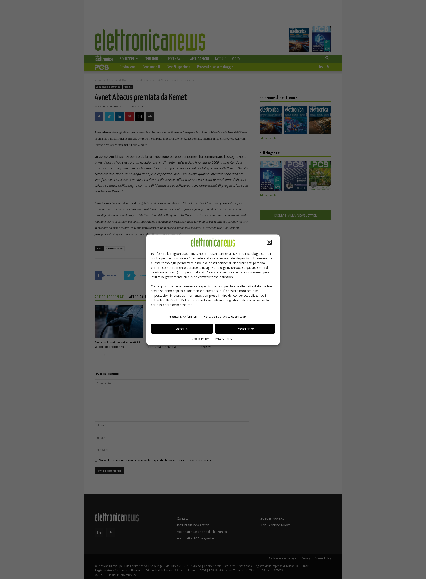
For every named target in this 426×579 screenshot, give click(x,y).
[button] (269, 242)
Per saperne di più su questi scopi (225, 316)
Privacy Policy (223, 338)
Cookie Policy (200, 338)
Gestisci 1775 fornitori (183, 316)
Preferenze (245, 328)
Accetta (182, 328)
